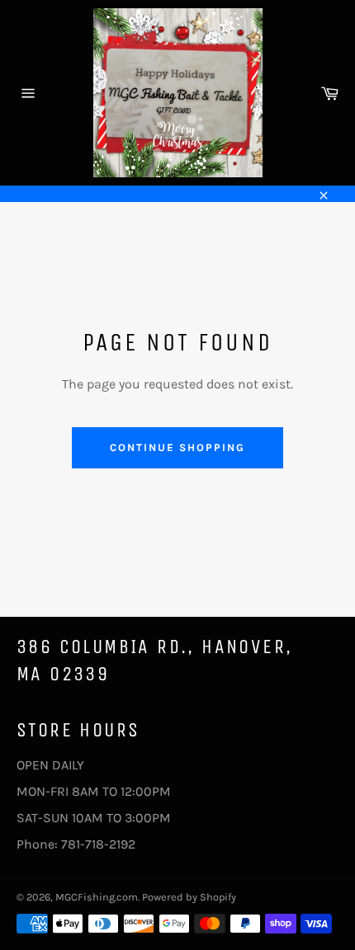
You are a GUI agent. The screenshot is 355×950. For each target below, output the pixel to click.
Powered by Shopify (189, 897)
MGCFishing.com (96, 897)
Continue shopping (177, 447)
